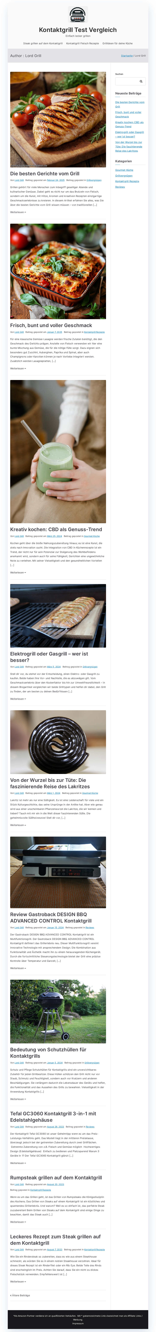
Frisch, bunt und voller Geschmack (51, 325)
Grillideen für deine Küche (118, 43)
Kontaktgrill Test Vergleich (78, 29)
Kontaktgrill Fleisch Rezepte (82, 43)
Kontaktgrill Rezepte (94, 332)
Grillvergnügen (94, 180)
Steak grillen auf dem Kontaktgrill (42, 43)
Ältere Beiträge (21, 1295)
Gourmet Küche (92, 536)
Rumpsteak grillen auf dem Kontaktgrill (56, 1178)
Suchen (119, 74)
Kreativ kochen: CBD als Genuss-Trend (56, 529)
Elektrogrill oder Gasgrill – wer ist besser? (129, 134)
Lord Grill (19, 180)
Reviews (90, 927)
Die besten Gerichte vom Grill (44, 174)
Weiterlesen (17, 212)
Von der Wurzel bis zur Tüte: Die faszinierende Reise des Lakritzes (128, 147)
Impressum (77, 1323)
